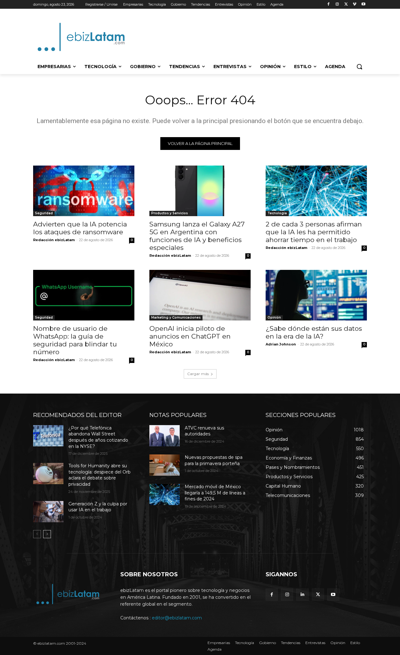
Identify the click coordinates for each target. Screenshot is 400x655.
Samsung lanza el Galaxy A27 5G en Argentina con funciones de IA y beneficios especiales (197, 235)
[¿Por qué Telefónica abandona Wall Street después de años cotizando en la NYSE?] (48, 435)
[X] (346, 4)
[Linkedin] (302, 594)
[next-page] (47, 534)
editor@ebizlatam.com (177, 618)
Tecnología (277, 213)
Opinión (274, 317)
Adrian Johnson (281, 344)
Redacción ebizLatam (54, 240)
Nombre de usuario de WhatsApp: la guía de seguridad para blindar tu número (75, 340)
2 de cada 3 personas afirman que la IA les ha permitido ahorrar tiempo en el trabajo (314, 232)
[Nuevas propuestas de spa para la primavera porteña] (164, 465)
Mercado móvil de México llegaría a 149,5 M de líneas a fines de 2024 (215, 493)
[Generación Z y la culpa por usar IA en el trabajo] (48, 511)
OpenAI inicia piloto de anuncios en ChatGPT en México (190, 336)
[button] (359, 66)
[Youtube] (363, 4)
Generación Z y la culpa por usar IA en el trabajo (97, 507)
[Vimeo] (354, 4)
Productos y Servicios (169, 213)
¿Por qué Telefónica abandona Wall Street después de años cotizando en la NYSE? (98, 437)
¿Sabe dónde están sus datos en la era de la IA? (314, 332)
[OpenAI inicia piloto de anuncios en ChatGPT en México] (200, 295)
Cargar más (198, 373)
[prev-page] (37, 534)
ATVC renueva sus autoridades (204, 431)
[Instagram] (337, 4)
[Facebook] (328, 4)
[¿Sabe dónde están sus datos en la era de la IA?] (316, 295)
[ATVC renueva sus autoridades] (164, 435)
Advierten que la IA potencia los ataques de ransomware (80, 228)
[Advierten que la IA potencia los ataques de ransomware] (83, 191)
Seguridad (44, 213)
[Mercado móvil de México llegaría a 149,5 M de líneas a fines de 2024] (164, 494)
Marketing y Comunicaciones (176, 317)
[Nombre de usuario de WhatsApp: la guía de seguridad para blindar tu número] (83, 295)
